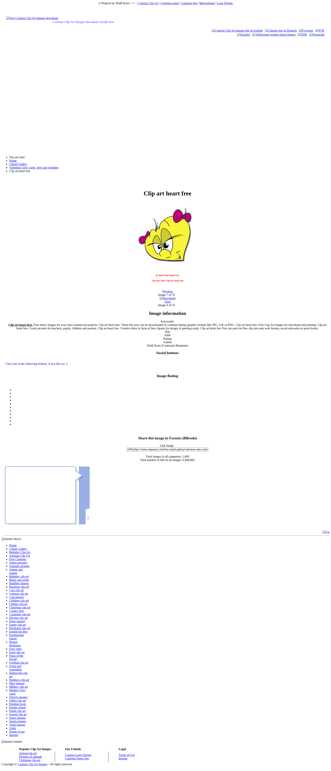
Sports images (17, 721)
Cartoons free (189, 3)
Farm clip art (17, 652)
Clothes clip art (18, 604)
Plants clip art (17, 711)
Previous (167, 291)
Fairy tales (15, 648)
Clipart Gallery (18, 548)
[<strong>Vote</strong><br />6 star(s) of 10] (171, 410)
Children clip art (19, 600)
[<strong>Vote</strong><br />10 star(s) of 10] (171, 424)
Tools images (17, 724)
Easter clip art (17, 624)
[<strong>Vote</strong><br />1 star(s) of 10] (171, 393)
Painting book (17, 704)
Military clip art (18, 686)
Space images (17, 717)
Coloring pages (170, 3)
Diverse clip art (18, 617)
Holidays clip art (19, 680)
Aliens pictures (18, 562)
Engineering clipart (16, 636)
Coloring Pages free (77, 758)
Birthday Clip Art (19, 552)
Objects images (18, 697)
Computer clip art (19, 614)
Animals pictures (19, 566)
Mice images (17, 683)
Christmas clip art (19, 607)
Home (13, 545)
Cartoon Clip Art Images (32, 764)
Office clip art (17, 700)
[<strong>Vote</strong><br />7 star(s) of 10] (171, 414)
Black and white (19, 580)
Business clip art (19, 586)
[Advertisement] (17, 94)
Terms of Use (127, 755)
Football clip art (18, 662)
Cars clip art (16, 590)
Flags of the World (16, 657)
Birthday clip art (19, 576)
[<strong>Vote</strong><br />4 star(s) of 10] (171, 403)
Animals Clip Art (19, 555)
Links (12, 728)
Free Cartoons (17, 559)
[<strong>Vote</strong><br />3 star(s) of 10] (171, 400)
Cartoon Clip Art (148, 3)
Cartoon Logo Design (78, 755)
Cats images (16, 597)
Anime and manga (16, 571)
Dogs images (17, 621)
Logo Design (225, 3)
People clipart (17, 707)
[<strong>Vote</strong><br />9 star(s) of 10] (171, 421)
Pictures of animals (30, 756)
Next (167, 301)
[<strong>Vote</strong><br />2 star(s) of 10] (171, 397)
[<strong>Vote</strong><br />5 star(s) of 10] (171, 407)
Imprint (13, 735)
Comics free (16, 611)
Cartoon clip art (18, 593)
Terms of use (17, 731)
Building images (19, 583)
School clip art (18, 714)
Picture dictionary (15, 643)
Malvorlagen (207, 3)
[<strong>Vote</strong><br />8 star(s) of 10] (171, 417)
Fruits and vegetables (15, 667)
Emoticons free (18, 631)
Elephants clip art (19, 628)
